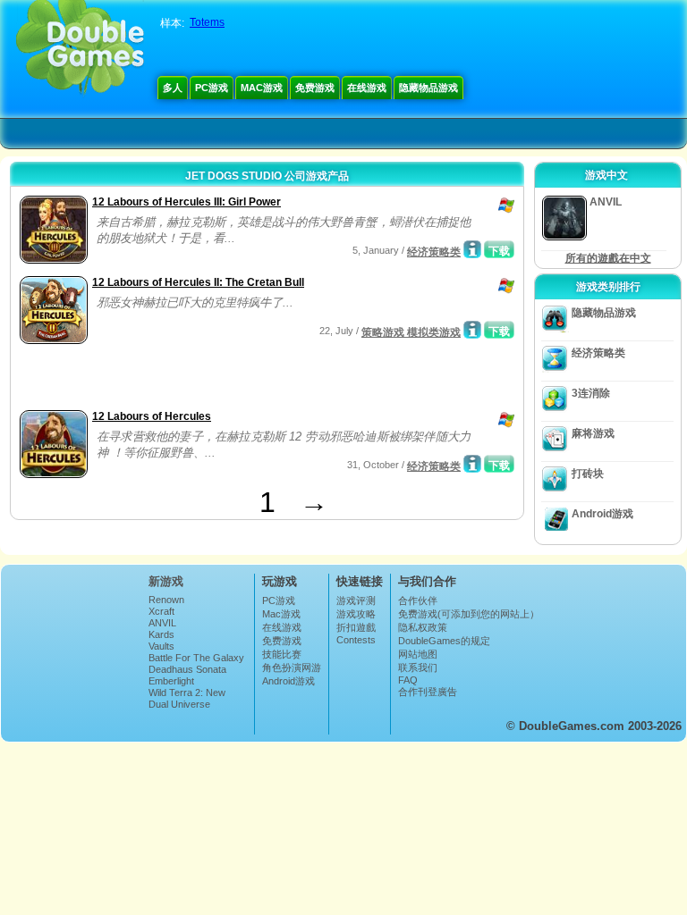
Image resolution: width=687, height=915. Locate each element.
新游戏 (165, 581)
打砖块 (588, 473)
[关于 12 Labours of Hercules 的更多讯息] (472, 464)
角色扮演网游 (291, 667)
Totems (207, 22)
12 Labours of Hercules (151, 416)
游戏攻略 (356, 614)
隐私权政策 (422, 627)
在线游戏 (366, 87)
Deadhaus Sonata (187, 669)
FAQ (408, 680)
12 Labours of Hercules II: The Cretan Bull (198, 282)
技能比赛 (281, 654)
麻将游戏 (593, 433)
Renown (166, 599)
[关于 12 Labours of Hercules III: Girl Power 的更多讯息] (472, 249)
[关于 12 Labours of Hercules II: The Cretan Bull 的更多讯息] (472, 330)
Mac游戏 (262, 87)
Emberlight (171, 681)
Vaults (161, 646)
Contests (356, 639)
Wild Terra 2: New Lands (186, 698)
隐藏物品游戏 (428, 87)
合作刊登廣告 (427, 691)
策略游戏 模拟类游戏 (411, 332)
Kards (161, 634)
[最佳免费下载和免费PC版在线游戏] (80, 49)
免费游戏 (315, 87)
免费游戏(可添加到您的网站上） (468, 614)
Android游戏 (602, 514)
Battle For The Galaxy (196, 657)
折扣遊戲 (356, 627)
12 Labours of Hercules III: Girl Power (186, 202)
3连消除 (591, 393)
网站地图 (417, 654)
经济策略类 (434, 252)
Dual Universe (179, 704)
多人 (172, 87)
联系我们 (417, 667)
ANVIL (162, 622)
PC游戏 (211, 87)
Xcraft (161, 611)
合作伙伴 (417, 600)
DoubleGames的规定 (444, 640)
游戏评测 (356, 600)
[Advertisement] (224, 379)
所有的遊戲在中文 (608, 258)
